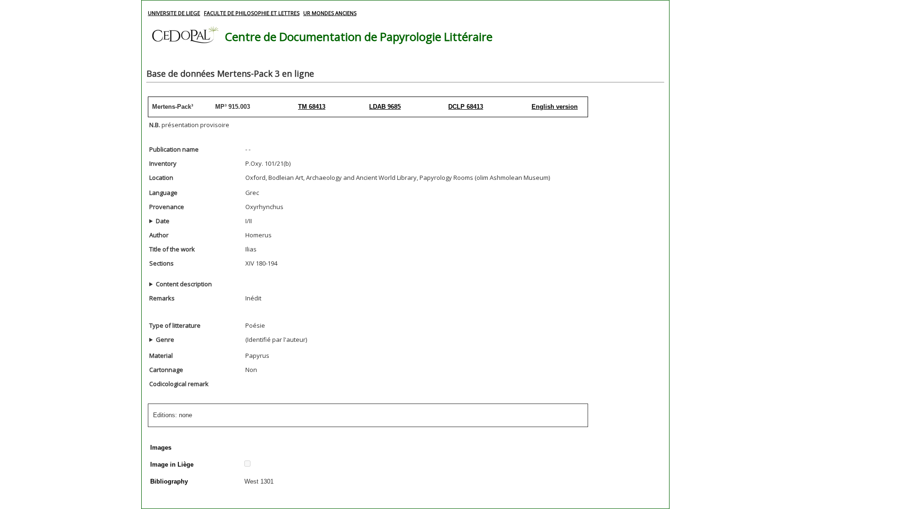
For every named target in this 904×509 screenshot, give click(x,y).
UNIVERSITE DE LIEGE (174, 12)
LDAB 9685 (385, 106)
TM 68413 (311, 106)
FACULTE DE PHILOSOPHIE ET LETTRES (251, 12)
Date (163, 221)
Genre (165, 339)
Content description (184, 284)
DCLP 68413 (465, 106)
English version (555, 106)
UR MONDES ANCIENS (329, 12)
